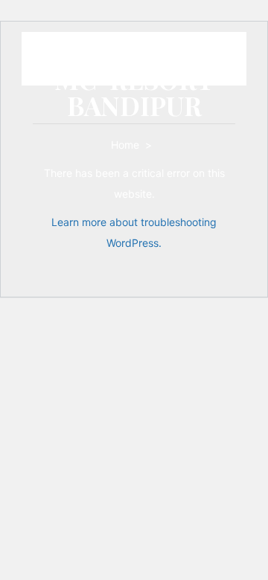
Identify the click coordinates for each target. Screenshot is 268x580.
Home (126, 144)
